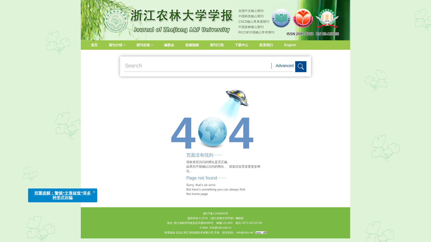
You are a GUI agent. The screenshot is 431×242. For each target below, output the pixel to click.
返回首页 (238, 166)
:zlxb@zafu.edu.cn (220, 227)
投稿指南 (192, 45)
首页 (94, 45)
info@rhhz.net (244, 232)
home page (200, 194)
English (290, 45)
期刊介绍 (115, 45)
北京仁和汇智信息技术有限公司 (194, 232)
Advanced (285, 65)
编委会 (169, 45)
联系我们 (266, 45)
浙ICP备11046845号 (215, 213)
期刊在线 (143, 45)
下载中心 (241, 45)
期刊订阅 (217, 45)
